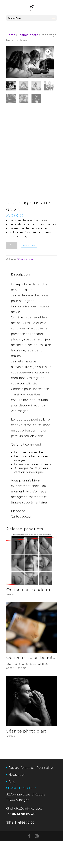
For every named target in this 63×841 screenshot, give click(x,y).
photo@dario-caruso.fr (27, 808)
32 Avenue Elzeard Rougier (26, 794)
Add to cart (29, 245)
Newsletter (16, 775)
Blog (11, 782)
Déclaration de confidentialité (30, 767)
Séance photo (28, 35)
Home (10, 35)
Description (20, 274)
